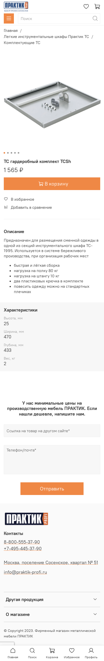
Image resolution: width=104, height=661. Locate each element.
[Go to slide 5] (18, 153)
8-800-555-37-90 (22, 542)
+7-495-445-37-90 (23, 548)
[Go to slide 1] (4, 153)
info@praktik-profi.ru (25, 572)
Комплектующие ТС (22, 42)
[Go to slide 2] (8, 153)
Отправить (52, 488)
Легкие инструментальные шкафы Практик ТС (46, 36)
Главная (11, 30)
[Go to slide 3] (11, 153)
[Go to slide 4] (15, 153)
